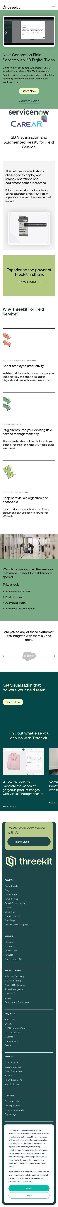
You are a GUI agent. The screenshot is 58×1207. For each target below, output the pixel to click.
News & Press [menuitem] (11, 898)
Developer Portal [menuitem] (12, 1105)
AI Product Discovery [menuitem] (14, 976)
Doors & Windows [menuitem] (13, 1071)
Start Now (29, 91)
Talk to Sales (21, 841)
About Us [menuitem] (9, 880)
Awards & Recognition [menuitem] (15, 903)
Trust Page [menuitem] (10, 920)
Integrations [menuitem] (10, 1013)
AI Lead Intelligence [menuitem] (14, 989)
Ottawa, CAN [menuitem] (11, 950)
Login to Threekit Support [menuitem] (16, 924)
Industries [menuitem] (9, 1056)
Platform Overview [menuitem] (13, 970)
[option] (29, 656)
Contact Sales (29, 101)
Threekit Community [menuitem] (14, 1110)
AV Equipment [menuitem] (11, 1062)
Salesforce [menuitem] (10, 1019)
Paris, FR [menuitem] (9, 954)
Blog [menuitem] (7, 890)
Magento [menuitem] (9, 1036)
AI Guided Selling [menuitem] (13, 980)
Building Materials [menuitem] (13, 1066)
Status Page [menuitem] (10, 1114)
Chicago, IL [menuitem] (10, 942)
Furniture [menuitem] (9, 1075)
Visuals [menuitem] (8, 998)
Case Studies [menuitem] (11, 894)
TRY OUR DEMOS (27, 281)
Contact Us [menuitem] (10, 911)
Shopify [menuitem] (8, 1023)
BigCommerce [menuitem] (11, 1041)
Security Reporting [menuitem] (13, 916)
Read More (10, 806)
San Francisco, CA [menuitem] (13, 959)
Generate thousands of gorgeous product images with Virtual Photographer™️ (23, 790)
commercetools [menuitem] (12, 1032)
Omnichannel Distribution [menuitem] (17, 1002)
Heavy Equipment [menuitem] (13, 1079)
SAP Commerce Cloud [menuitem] (15, 1028)
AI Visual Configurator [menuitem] (15, 985)
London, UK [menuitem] (10, 946)
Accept (29, 1188)
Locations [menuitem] (9, 936)
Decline (29, 1195)
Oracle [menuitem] (8, 1045)
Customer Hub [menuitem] (12, 1101)
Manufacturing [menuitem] (12, 1084)
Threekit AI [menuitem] (10, 993)
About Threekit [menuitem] (11, 886)
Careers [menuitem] (8, 907)
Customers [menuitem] (9, 1095)
